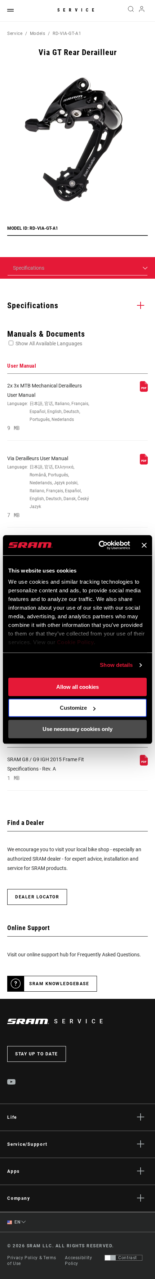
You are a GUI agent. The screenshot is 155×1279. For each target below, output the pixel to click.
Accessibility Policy (78, 1260)
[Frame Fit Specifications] (144, 764)
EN (17, 1222)
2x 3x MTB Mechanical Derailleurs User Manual (48, 407)
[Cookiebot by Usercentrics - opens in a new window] (99, 545)
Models (37, 33)
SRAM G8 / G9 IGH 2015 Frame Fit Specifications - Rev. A (45, 769)
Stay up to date (36, 1053)
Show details (116, 665)
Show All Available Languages (48, 343)
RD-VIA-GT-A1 (67, 33)
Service (77, 10)
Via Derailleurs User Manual (48, 486)
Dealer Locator (37, 896)
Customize (73, 708)
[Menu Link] (10, 10)
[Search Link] (131, 11)
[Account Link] (142, 11)
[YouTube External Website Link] (11, 1082)
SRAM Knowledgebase (59, 983)
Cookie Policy (75, 642)
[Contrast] (110, 1257)
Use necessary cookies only (77, 729)
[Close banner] (144, 545)
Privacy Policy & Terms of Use (31, 1260)
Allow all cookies (77, 687)
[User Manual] (144, 390)
